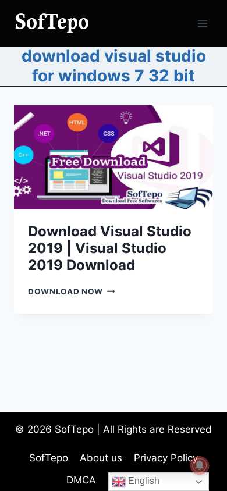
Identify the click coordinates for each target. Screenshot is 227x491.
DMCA (81, 480)
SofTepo (48, 458)
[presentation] (113, 157)
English (142, 481)
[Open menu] (202, 23)
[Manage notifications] (199, 465)
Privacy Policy (166, 458)
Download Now (71, 291)
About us (101, 458)
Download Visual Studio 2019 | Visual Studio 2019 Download (109, 248)
